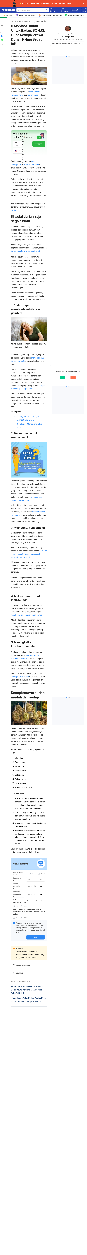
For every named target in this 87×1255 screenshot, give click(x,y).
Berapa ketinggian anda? (16, 886)
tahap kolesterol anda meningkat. (25, 251)
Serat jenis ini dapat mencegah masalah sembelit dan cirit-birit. (29, 554)
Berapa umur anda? (17, 879)
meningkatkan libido (20, 676)
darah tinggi (33, 95)
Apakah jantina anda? (18, 874)
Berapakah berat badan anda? (17, 894)
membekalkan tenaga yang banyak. (26, 615)
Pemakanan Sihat (16, 21)
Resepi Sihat (28, 21)
